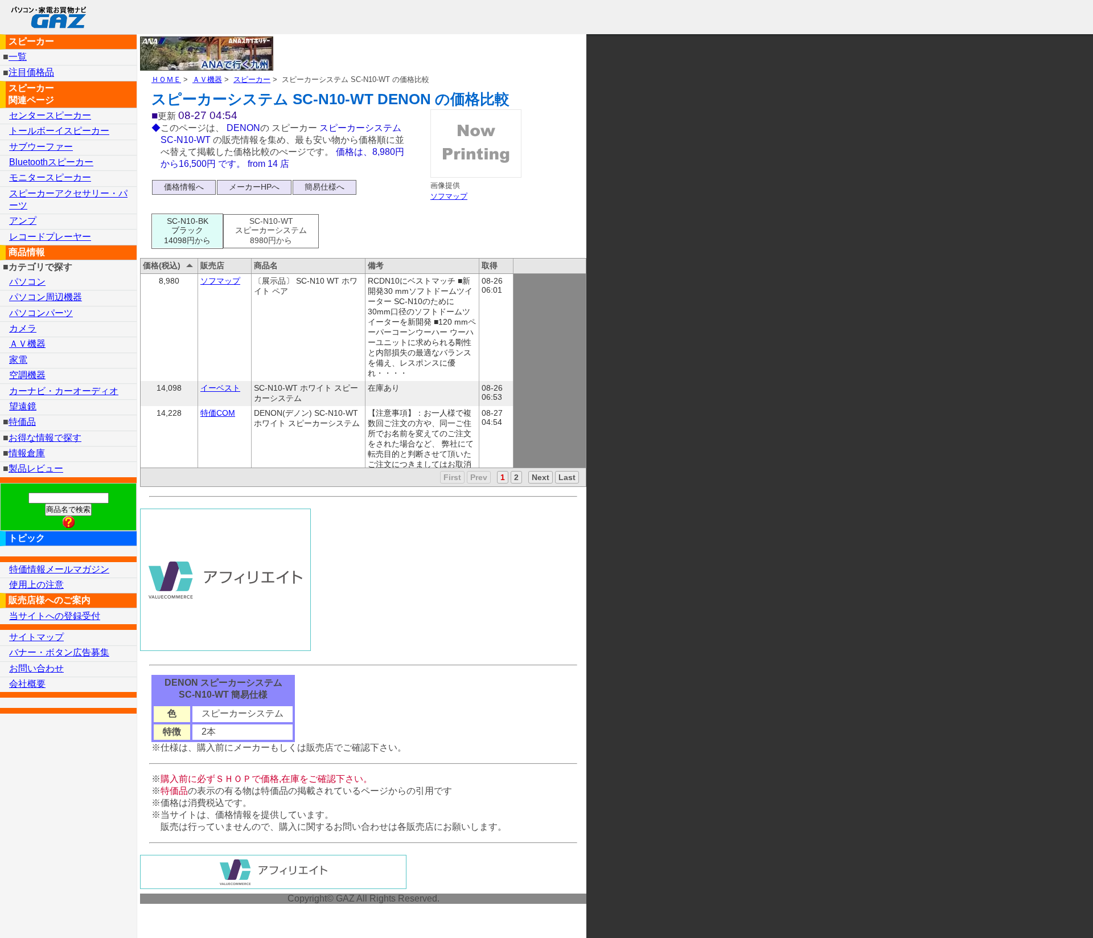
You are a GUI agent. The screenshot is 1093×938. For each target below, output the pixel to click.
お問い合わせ (36, 668)
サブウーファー (41, 146)
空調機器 (27, 375)
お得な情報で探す (45, 438)
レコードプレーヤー (50, 236)
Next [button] (540, 477)
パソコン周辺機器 (45, 297)
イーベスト (220, 387)
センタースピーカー (50, 115)
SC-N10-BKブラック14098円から (187, 230)
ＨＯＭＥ (166, 79)
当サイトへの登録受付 (54, 616)
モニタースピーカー (50, 177)
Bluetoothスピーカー (51, 162)
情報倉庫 (27, 453)
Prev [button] (478, 477)
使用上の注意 (36, 584)
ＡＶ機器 (207, 79)
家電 (18, 359)
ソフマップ (448, 196)
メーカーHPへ (254, 186)
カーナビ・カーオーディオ (63, 391)
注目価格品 (31, 72)
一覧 (18, 57)
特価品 (22, 422)
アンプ (22, 221)
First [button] (452, 477)
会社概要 (27, 684)
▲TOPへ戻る (1044, 914)
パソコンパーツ (41, 313)
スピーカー (251, 79)
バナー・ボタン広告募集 (59, 652)
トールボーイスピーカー (59, 131)
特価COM (217, 412)
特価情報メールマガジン (59, 569)
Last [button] (567, 477)
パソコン (27, 281)
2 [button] (516, 477)
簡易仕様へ (324, 186)
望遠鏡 (22, 406)
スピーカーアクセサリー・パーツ (68, 199)
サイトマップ (36, 637)
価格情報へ (184, 186)
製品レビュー (36, 468)
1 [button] (502, 477)
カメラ (22, 328)
